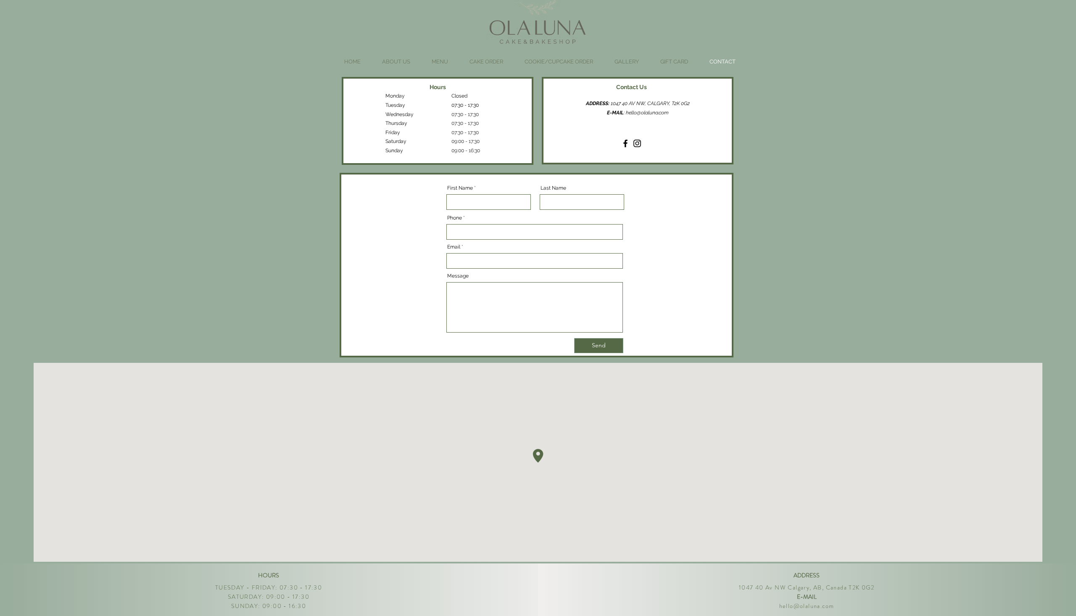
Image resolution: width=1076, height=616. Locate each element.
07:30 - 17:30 (465, 114)
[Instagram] (637, 143)
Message (458, 275)
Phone (454, 217)
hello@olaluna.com (647, 113)
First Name (460, 187)
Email (453, 246)
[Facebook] (625, 143)
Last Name (553, 187)
